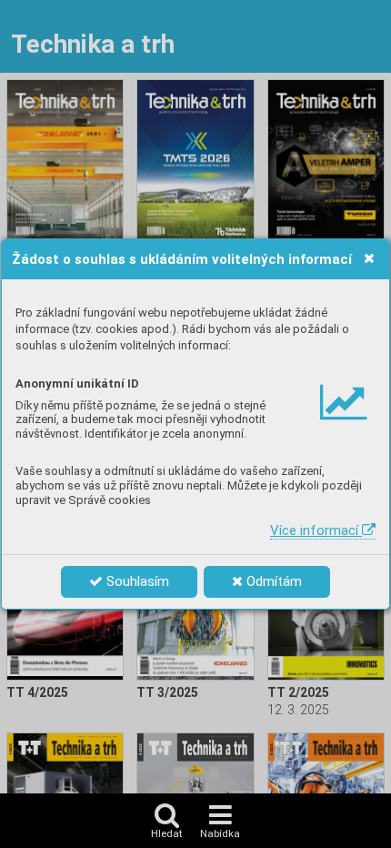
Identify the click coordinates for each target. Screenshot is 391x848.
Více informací (316, 530)
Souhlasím (136, 581)
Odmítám (272, 581)
